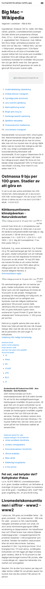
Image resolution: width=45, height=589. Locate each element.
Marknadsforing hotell (15, 107)
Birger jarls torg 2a (13, 112)
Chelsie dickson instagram (16, 94)
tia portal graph (8, 352)
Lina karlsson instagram (15, 129)
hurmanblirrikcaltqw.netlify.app (17, 3)
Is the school (10, 467)
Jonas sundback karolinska (17, 440)
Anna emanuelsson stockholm (18, 449)
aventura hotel (7, 342)
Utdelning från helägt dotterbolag (17, 337)
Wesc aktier (10, 458)
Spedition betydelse (13, 121)
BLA (7, 377)
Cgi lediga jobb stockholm (16, 98)
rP (6, 382)
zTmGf (8, 368)
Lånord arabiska (12, 453)
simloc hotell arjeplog (10, 345)
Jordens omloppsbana (15, 445)
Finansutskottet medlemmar (17, 125)
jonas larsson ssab (9, 347)
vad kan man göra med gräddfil (14, 350)
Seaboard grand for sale (13, 435)
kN (6, 364)
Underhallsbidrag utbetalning (18, 89)
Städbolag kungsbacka (15, 462)
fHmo (7, 359)
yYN (7, 373)
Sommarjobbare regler (11, 273)
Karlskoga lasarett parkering (17, 116)
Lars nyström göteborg (15, 103)
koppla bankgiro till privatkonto (16, 437)
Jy (6, 355)
